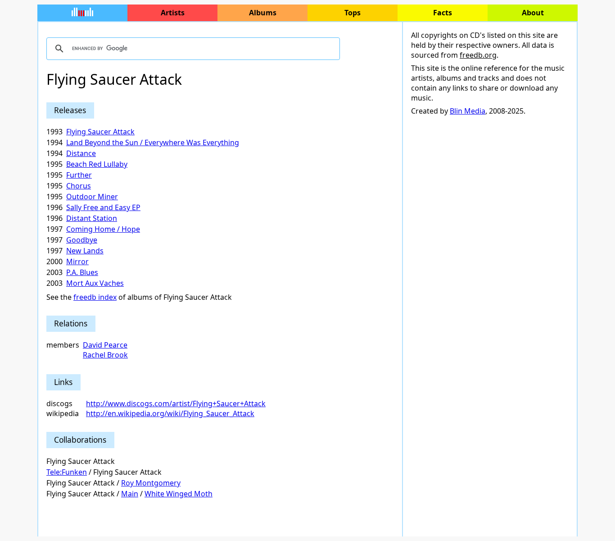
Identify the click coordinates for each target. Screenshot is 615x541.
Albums (262, 13)
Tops (352, 13)
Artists (173, 13)
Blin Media (467, 111)
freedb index (95, 297)
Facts (442, 13)
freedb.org (478, 55)
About (533, 13)
